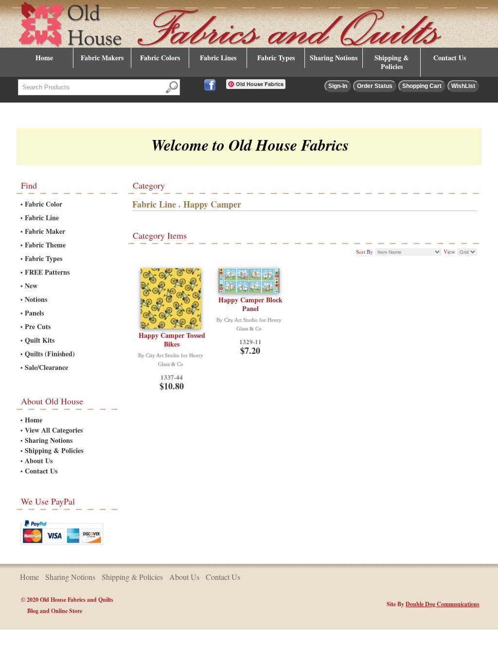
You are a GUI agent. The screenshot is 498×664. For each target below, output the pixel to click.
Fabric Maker (45, 231)
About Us (39, 460)
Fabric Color (43, 204)
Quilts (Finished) (50, 354)
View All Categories (54, 430)
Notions (36, 299)
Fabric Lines (218, 57)
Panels (34, 313)
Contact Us (449, 57)
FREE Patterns (47, 272)
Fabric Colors (160, 57)
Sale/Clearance (46, 367)
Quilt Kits (39, 340)
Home (44, 57)
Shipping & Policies (391, 61)
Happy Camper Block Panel (250, 304)
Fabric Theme (45, 245)
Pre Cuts (38, 326)
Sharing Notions (333, 57)
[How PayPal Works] (61, 547)
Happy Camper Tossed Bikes (172, 339)
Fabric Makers (102, 57)
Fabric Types (276, 57)
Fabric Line (42, 217)
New (31, 285)
